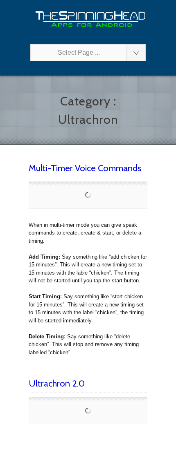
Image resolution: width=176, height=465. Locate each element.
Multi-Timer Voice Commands (85, 168)
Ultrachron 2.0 (57, 383)
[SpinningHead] (88, 19)
